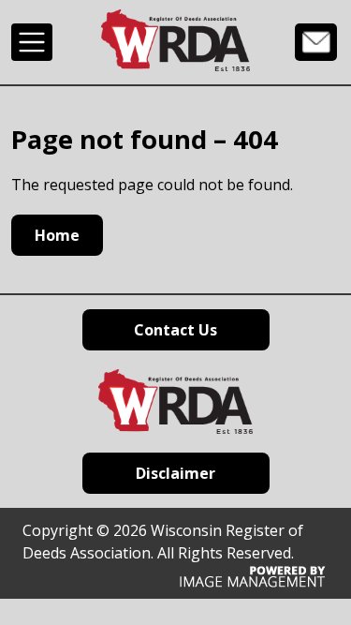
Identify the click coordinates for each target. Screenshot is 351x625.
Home (57, 235)
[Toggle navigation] (31, 42)
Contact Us (316, 41)
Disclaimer (175, 473)
